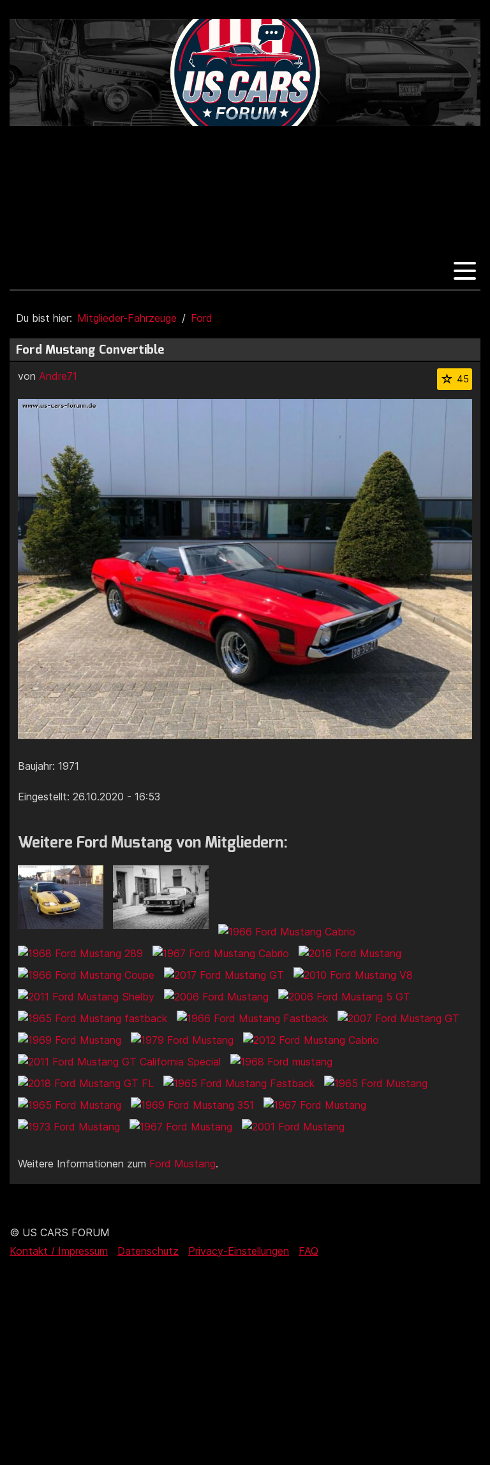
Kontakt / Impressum (59, 1251)
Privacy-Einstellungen (238, 1251)
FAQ (308, 1251)
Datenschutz (148, 1251)
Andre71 (58, 376)
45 (463, 379)
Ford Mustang (182, 1163)
